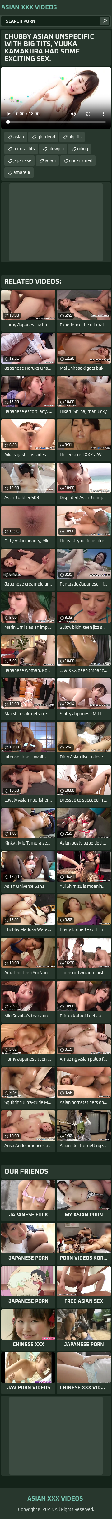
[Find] (104, 21)
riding (82, 149)
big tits (75, 137)
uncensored (80, 161)
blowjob (56, 149)
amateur (21, 172)
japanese (22, 161)
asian (18, 137)
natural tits (24, 149)
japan (50, 161)
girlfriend (46, 137)
